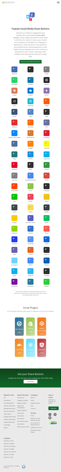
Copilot (30, 95)
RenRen (46, 265)
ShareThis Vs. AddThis (9, 443)
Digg (46, 116)
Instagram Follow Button (10, 416)
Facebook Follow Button (10, 419)
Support (6, 427)
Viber (14, 254)
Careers (32, 400)
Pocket (30, 201)
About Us (33, 397)
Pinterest (14, 169)
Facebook (14, 74)
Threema (46, 275)
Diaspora (46, 254)
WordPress (30, 286)
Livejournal (46, 159)
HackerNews (14, 190)
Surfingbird (14, 265)
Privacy (32, 415)
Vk (14, 148)
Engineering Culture (35, 403)
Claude (14, 95)
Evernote (14, 180)
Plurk (46, 233)
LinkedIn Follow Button (9, 422)
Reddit (46, 105)
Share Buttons (7, 400)
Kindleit (46, 212)
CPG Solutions (20, 418)
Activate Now (30, 381)
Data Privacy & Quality (22, 421)
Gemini (47, 95)
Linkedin (30, 84)
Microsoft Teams (30, 222)
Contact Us (33, 408)
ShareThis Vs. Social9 (9, 454)
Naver (46, 222)
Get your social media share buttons (30, 61)
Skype (14, 275)
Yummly (30, 254)
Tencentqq (30, 244)
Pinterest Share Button (9, 411)
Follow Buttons (7, 414)
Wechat (46, 286)
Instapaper (47, 190)
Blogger (30, 148)
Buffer (30, 169)
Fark (46, 127)
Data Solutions (20, 397)
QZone (47, 201)
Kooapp (14, 222)
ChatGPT (46, 84)
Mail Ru (30, 159)
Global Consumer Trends (23, 426)
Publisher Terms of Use (36, 427)
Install (19, 332)
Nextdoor (14, 233)
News (32, 406)
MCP (5, 397)
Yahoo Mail (14, 286)
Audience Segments (22, 410)
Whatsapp (14, 84)
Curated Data (20, 413)
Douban (46, 169)
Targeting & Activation (22, 400)
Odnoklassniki (30, 137)
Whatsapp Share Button (9, 408)
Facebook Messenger (14, 137)
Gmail (46, 180)
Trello (46, 244)
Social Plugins (7, 425)
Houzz (30, 190)
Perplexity (30, 105)
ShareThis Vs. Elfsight (9, 449)
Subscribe (53, 408)
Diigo (30, 116)
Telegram (30, 275)
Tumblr (14, 116)
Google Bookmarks (30, 180)
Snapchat (46, 148)
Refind (30, 265)
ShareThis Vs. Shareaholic (10, 451)
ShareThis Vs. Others (9, 441)
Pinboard (14, 244)
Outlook (30, 233)
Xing (14, 159)
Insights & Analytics (22, 403)
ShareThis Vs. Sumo (8, 457)
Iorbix (14, 212)
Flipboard (14, 127)
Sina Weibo (46, 137)
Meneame (30, 127)
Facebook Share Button (9, 406)
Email (46, 74)
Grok (14, 105)
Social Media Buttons (9, 403)
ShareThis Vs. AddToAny (9, 446)
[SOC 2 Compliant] (23, 467)
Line (14, 201)
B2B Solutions (20, 416)
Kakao (30, 212)
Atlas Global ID (20, 424)
